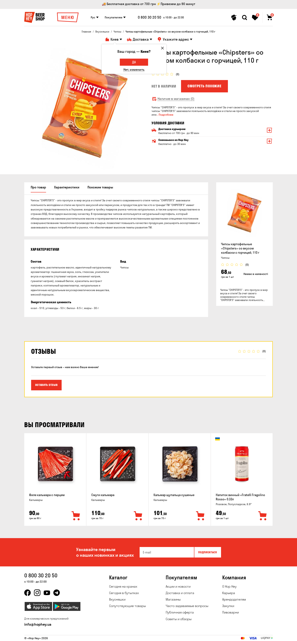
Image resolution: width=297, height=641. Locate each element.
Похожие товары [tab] (100, 187)
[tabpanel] (84, 108)
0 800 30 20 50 (149, 17)
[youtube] (47, 592)
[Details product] (244, 213)
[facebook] (27, 592)
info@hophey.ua (37, 624)
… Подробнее (164, 114)
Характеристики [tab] (66, 187)
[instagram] (37, 592)
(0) (177, 74)
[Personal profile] (234, 17)
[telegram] (56, 592)
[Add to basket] (76, 516)
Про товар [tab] (38, 187)
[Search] (244, 17)
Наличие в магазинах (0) (176, 99)
